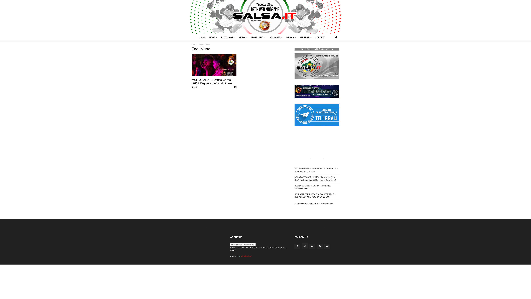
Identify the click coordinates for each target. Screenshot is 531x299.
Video (242, 37)
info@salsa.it (246, 256)
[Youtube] (327, 246)
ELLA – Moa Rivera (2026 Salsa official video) (314, 204)
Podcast (320, 37)
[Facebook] (297, 246)
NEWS (212, 37)
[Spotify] (319, 246)
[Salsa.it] (265, 17)
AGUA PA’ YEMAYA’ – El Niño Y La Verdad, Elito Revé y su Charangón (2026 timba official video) (315, 178)
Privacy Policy (236, 244)
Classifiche (257, 37)
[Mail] (312, 246)
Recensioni (227, 37)
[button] (336, 37)
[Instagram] (305, 246)
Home (202, 37)
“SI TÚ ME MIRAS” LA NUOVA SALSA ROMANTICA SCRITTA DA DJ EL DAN (316, 170)
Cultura (304, 37)
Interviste (274, 37)
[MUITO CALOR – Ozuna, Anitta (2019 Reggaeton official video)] (214, 65)
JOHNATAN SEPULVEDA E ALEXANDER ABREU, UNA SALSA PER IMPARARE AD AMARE (315, 195)
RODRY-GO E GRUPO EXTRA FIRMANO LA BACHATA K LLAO (313, 187)
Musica (290, 37)
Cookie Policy (249, 244)
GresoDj (195, 87)
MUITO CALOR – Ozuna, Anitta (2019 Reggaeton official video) (212, 81)
